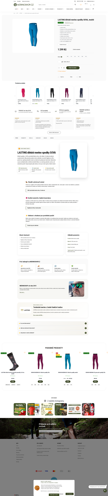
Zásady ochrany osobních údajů (42, 455)
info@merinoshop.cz (81, 445)
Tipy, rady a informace (20, 454)
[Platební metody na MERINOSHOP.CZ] (39, 470)
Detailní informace (63, 44)
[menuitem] (17, 9)
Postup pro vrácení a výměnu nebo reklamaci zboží (43, 452)
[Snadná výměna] (61, 268)
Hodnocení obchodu (25, 1)
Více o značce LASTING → (38, 315)
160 (98, 384)
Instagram (79, 453)
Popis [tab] (16, 138)
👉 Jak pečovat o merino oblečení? (52, 333)
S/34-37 (18, 384)
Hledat (76, 4)
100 (35, 384)
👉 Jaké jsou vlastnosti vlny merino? (52, 328)
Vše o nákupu (18, 450)
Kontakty (19, 1)
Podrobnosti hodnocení (69, 23)
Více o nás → (22, 292)
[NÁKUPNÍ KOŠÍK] (93, 4)
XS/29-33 (13, 384)
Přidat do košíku (72, 67)
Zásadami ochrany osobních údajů (56, 433)
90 (64, 384)
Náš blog (17, 452)
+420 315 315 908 (81, 448)
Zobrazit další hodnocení (53, 132)
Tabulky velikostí (19, 459)
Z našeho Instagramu (55, 401)
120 (41, 384)
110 (38, 384)
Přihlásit (66, 428)
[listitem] (23, 96)
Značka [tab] (52, 138)
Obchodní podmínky (19, 457)
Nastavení (61, 493)
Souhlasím (70, 493)
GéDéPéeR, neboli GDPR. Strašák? (63, 448)
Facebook (79, 450)
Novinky (17, 461)
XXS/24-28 (8, 384)
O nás (15, 1)
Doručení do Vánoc (60, 445)
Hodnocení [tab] (38, 138)
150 (95, 384)
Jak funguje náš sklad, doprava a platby (44, 448)
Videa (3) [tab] (31, 138)
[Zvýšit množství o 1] (64, 68)
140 (48, 384)
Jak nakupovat (39, 445)
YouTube (79, 455)
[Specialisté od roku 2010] (27, 268)
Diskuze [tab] (45, 138)
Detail (12, 381)
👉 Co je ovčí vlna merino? (52, 323)
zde (58, 490)
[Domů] (14, 13)
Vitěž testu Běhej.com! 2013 (62, 451)
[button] (15, 96)
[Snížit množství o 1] (59, 68)
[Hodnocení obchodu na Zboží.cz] (16, 494)
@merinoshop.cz (81, 458)
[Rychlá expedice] (44, 268)
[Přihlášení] (91, 5)
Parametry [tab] (23, 138)
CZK (85, 3)
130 (45, 384)
